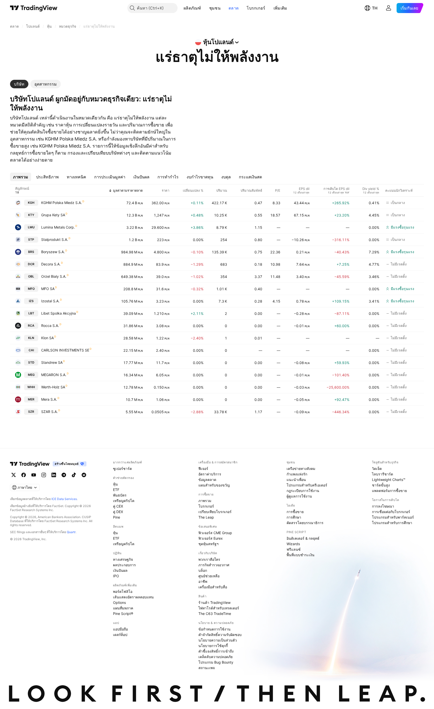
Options (119, 602)
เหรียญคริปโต (123, 501)
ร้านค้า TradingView (214, 602)
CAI (31, 350)
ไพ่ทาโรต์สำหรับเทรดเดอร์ (218, 608)
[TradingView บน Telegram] (63, 474)
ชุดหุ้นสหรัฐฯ (208, 544)
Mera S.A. (49, 399)
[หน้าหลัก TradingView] (34, 8)
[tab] (19, 84)
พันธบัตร (120, 495)
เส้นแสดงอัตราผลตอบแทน (133, 597)
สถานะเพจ (206, 668)
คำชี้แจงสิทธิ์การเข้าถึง (216, 651)
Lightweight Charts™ (388, 479)
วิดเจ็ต (377, 468)
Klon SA (47, 338)
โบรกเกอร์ (256, 8)
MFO (31, 289)
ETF (116, 489)
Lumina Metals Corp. (58, 227)
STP (31, 239)
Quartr (71, 532)
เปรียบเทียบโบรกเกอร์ (215, 512)
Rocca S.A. (50, 325)
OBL (31, 276)
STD (31, 362)
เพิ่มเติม (280, 8)
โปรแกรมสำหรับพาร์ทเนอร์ (393, 517)
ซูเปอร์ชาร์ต (122, 468)
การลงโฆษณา (383, 506)
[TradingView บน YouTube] (33, 474)
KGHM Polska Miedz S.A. (61, 202)
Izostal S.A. (50, 301)
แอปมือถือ (120, 629)
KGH (31, 202)
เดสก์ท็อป (120, 634)
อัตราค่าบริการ (209, 474)
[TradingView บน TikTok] (73, 474)
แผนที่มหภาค (123, 608)
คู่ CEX (118, 506)
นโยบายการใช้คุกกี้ (213, 646)
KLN (31, 338)
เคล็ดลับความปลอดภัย (215, 657)
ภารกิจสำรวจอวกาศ (213, 565)
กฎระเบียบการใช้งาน (303, 490)
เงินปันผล (120, 570)
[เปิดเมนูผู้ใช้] (389, 8)
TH (374, 8)
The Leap (206, 517)
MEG (31, 375)
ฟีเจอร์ (203, 468)
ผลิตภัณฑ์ (192, 8)
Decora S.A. (51, 264)
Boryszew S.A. (53, 252)
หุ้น (115, 484)
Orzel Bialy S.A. (53, 276)
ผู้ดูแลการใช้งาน (299, 496)
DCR (31, 264)
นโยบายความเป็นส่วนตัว (217, 640)
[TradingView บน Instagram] (43, 474)
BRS (31, 252)
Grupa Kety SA (53, 215)
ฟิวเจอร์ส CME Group (215, 533)
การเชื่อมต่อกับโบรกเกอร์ (391, 512)
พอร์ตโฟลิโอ (122, 591)
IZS (31, 301)
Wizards (293, 544)
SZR (31, 411)
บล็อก (202, 570)
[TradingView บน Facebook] (23, 474)
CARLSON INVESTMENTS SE (65, 350)
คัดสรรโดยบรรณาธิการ (305, 523)
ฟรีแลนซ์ (294, 549)
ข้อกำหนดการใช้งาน (214, 629)
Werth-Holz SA (53, 387)
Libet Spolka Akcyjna (58, 313)
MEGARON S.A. (53, 375)
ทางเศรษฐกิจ (123, 559)
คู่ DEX (118, 512)
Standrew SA (52, 362)
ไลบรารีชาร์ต (382, 474)
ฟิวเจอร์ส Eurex (210, 538)
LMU (31, 227)
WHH (31, 387)
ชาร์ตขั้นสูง (381, 485)
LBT (31, 313)
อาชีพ (202, 581)
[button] (205, 8)
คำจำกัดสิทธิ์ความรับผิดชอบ (220, 634)
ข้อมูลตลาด (207, 479)
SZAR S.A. (49, 411)
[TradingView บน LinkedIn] (53, 474)
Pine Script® (123, 613)
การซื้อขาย (295, 512)
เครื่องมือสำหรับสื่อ (212, 587)
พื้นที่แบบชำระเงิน (300, 555)
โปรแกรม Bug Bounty (215, 662)
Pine (116, 517)
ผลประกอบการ (124, 565)
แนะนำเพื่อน (296, 479)
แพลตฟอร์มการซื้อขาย (389, 490)
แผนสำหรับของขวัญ (214, 485)
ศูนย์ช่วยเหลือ (209, 576)
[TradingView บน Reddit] (83, 474)
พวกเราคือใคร (209, 559)
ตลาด (234, 8)
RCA (31, 325)
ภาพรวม (204, 501)
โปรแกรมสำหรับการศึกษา (392, 523)
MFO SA (48, 289)
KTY (31, 215)
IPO (116, 576)
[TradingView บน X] (13, 474)
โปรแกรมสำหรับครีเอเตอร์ (307, 485)
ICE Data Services (64, 499)
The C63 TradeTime (214, 613)
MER (31, 399)
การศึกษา (294, 517)
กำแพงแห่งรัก (297, 474)
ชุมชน (215, 8)
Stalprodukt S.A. (54, 239)
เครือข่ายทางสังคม (301, 468)
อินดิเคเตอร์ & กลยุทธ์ (303, 538)
